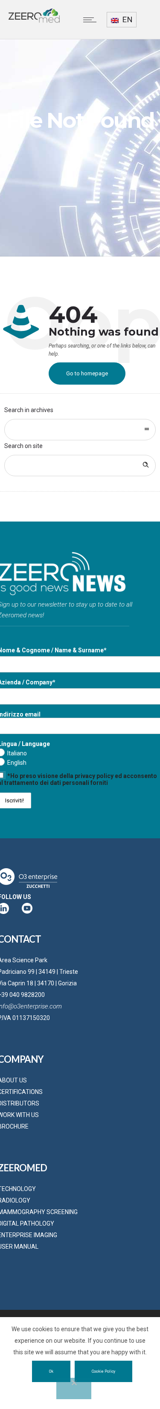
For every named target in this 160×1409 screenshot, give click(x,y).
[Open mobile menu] (91, 19)
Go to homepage (87, 373)
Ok (51, 1371)
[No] (73, 1388)
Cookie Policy (103, 1371)
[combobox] (80, 429)
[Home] (34, 21)
